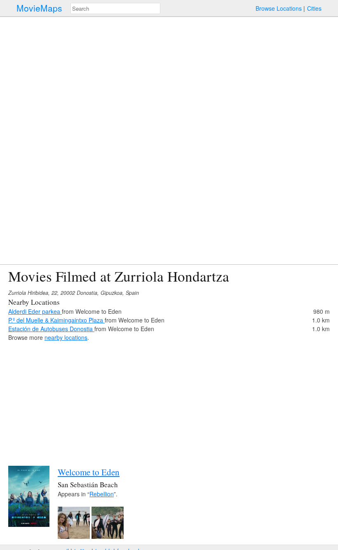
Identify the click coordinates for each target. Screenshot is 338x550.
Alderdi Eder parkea (35, 311)
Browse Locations (279, 8)
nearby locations (66, 337)
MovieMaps (39, 8)
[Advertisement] (169, 400)
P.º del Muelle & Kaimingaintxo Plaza (56, 320)
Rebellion (101, 494)
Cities (314, 8)
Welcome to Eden (89, 472)
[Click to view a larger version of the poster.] (28, 524)
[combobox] (115, 8)
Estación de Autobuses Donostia (51, 329)
